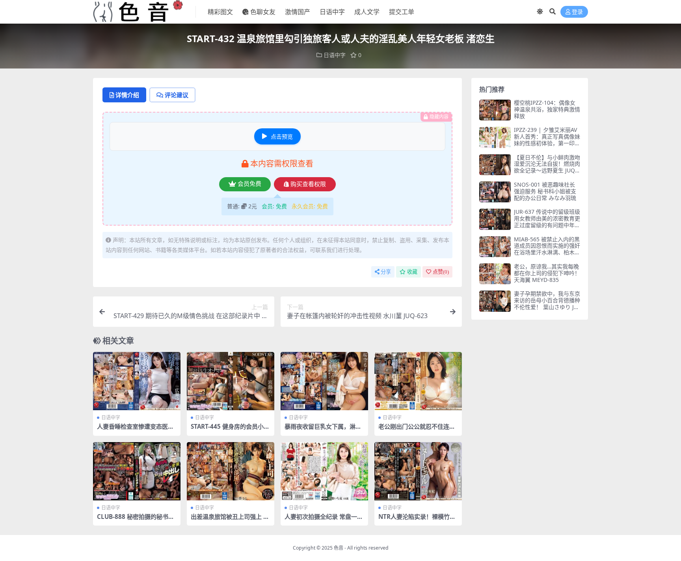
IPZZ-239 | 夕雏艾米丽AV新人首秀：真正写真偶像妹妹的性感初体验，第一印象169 (547, 139)
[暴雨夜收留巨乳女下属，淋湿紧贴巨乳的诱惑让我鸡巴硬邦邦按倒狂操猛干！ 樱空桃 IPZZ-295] (324, 381)
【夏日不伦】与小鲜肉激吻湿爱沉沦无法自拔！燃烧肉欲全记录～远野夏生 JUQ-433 (547, 167)
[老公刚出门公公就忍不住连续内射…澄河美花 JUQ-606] (418, 381)
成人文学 (367, 11)
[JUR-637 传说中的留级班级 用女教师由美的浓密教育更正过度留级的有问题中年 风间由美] (495, 219)
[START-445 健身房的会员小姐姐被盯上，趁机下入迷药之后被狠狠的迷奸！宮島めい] (230, 381)
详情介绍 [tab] (127, 95)
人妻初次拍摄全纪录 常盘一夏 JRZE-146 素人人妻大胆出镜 (324, 520)
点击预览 (282, 136)
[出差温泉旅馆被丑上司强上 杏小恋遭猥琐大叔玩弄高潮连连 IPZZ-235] (230, 471)
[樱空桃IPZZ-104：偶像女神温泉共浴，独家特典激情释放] (495, 110)
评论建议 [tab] (176, 95)
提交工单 (401, 11)
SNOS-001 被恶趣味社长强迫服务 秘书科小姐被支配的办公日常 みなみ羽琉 (545, 191)
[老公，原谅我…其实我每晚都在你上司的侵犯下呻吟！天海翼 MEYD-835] (495, 273)
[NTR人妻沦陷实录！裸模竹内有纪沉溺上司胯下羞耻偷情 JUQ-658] (418, 471)
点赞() (441, 272)
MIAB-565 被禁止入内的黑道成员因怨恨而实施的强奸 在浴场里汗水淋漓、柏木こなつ (547, 249)
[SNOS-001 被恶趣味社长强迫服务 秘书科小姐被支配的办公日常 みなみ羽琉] (495, 191)
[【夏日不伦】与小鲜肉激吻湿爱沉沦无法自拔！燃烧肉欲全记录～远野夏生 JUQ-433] (495, 164)
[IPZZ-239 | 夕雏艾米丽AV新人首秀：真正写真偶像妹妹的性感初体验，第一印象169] (495, 137)
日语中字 (332, 11)
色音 (338, 547)
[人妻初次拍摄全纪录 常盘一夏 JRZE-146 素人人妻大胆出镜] (324, 471)
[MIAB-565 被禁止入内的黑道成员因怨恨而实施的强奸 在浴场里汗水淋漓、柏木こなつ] (495, 246)
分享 (386, 272)
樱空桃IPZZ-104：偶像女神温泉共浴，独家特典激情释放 (547, 109)
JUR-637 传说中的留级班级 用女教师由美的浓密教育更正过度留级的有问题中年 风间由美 (547, 221)
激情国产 (297, 11)
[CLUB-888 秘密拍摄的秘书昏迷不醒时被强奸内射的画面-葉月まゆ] (136, 471)
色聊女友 (262, 11)
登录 (577, 12)
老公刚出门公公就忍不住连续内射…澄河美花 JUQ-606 (416, 429)
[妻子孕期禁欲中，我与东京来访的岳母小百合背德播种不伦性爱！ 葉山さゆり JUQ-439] (495, 301)
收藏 (412, 272)
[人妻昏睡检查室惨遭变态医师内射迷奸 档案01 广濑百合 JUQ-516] (136, 381)
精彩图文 (220, 11)
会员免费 (249, 184)
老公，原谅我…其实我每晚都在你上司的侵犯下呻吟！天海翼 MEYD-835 (547, 273)
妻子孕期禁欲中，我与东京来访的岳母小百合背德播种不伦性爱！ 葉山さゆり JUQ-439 (547, 303)
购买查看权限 (308, 184)
